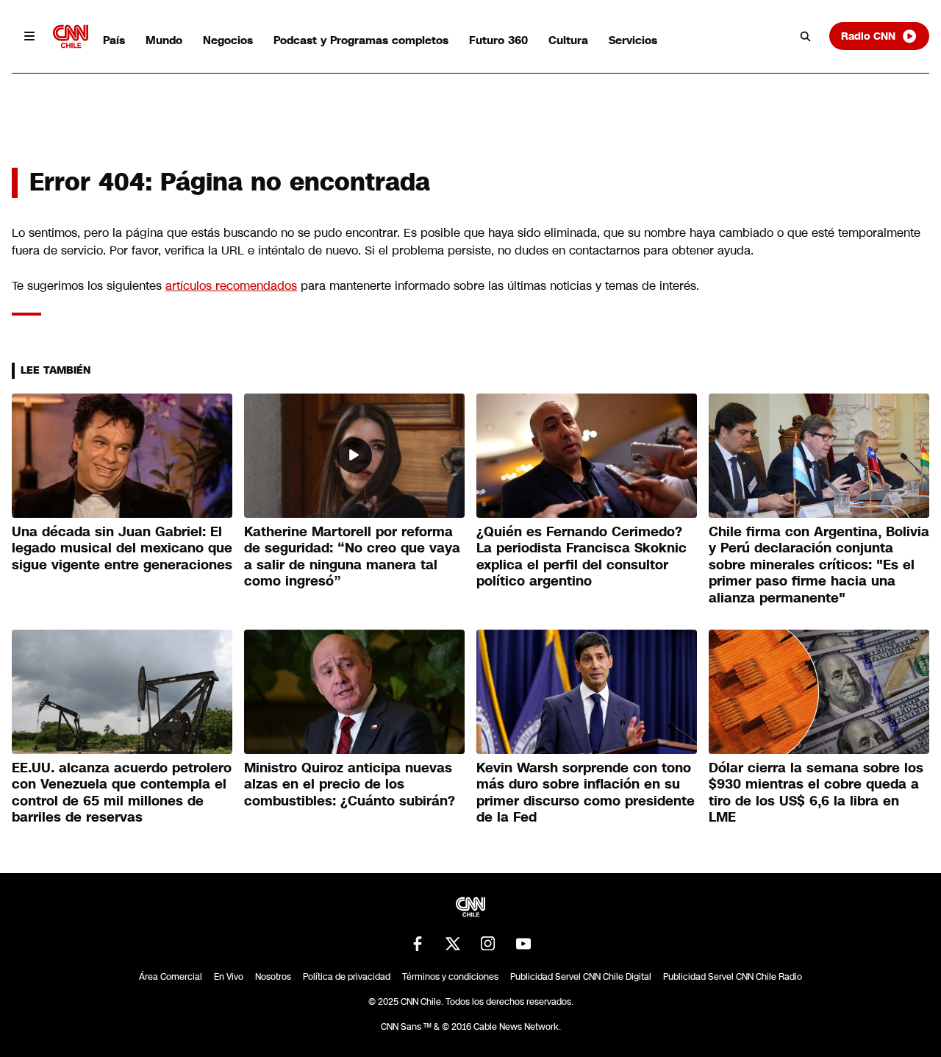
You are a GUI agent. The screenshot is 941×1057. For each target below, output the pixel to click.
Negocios (228, 40)
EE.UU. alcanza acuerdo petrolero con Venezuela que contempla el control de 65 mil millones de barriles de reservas (122, 793)
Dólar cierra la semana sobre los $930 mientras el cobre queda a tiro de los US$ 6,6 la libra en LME (816, 793)
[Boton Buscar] (805, 36)
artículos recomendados (231, 285)
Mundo (164, 40)
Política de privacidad (346, 977)
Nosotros (273, 977)
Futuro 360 (498, 40)
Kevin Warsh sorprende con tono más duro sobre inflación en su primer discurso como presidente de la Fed (585, 793)
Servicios (633, 40)
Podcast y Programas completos (360, 40)
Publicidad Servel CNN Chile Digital (580, 977)
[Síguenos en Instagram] (488, 943)
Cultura (568, 40)
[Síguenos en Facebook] (417, 943)
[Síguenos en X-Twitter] (453, 943)
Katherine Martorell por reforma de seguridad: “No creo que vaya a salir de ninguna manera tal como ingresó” (352, 556)
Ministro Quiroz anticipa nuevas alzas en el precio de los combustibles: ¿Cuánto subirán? (349, 784)
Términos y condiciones (450, 977)
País (114, 40)
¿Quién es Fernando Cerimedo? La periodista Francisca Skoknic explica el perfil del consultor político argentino (581, 556)
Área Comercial (170, 977)
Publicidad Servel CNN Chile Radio (732, 977)
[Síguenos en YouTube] (523, 943)
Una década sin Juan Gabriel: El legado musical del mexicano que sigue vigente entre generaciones (122, 548)
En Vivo (228, 977)
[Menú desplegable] (29, 36)
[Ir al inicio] (70, 36)
